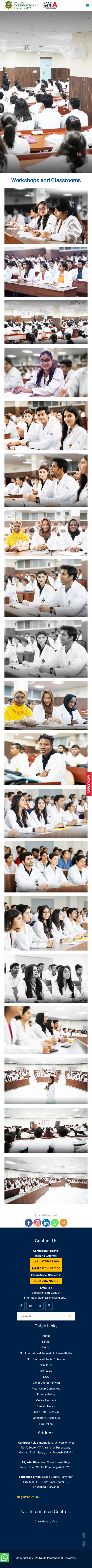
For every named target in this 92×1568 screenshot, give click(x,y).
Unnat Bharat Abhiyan (46, 1382)
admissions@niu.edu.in (46, 1292)
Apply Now (88, 784)
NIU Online (46, 1423)
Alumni (46, 1347)
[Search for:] (46, 1316)
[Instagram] (37, 1223)
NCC (46, 1376)
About (46, 1335)
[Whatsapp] (55, 1223)
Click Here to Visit (46, 1521)
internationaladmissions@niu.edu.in (46, 1297)
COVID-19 (46, 1365)
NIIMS (46, 1341)
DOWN (84, 1544)
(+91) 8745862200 (46, 1261)
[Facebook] (29, 1223)
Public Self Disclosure (46, 1412)
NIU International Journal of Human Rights (46, 1353)
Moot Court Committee (46, 1388)
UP (84, 1535)
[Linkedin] (46, 1223)
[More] (63, 1223)
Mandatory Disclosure (46, 1417)
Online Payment (46, 1400)
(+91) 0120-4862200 (46, 1268)
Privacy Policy (46, 1394)
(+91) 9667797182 (46, 1281)
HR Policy (46, 1371)
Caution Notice (46, 1406)
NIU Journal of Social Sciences (46, 1359)
